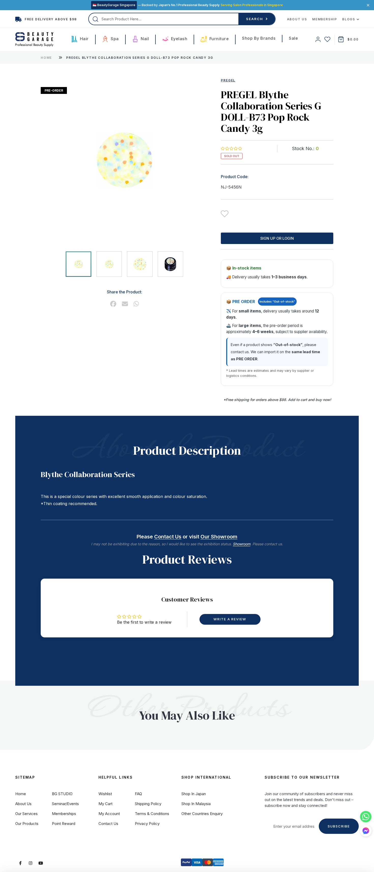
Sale (293, 38)
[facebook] (113, 304)
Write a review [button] (229, 619)
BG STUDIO (62, 794)
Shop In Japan (193, 794)
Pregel (228, 80)
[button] (231, 148)
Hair (84, 38)
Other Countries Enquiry (202, 814)
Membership (324, 19)
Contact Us (167, 537)
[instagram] (30, 863)
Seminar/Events (65, 804)
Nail (144, 38)
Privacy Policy (147, 823)
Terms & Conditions (152, 814)
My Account (109, 814)
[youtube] (41, 863)
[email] (125, 304)
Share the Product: (124, 291)
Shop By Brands (259, 38)
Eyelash (178, 38)
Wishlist (105, 794)
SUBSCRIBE (339, 826)
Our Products (26, 823)
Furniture (218, 38)
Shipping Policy (148, 804)
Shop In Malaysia (196, 804)
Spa (114, 38)
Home (46, 58)
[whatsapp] (136, 304)
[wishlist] (327, 39)
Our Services (26, 814)
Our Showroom (218, 537)
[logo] (34, 39)
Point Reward (63, 823)
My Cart (105, 804)
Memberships (64, 814)
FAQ (138, 794)
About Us (297, 19)
